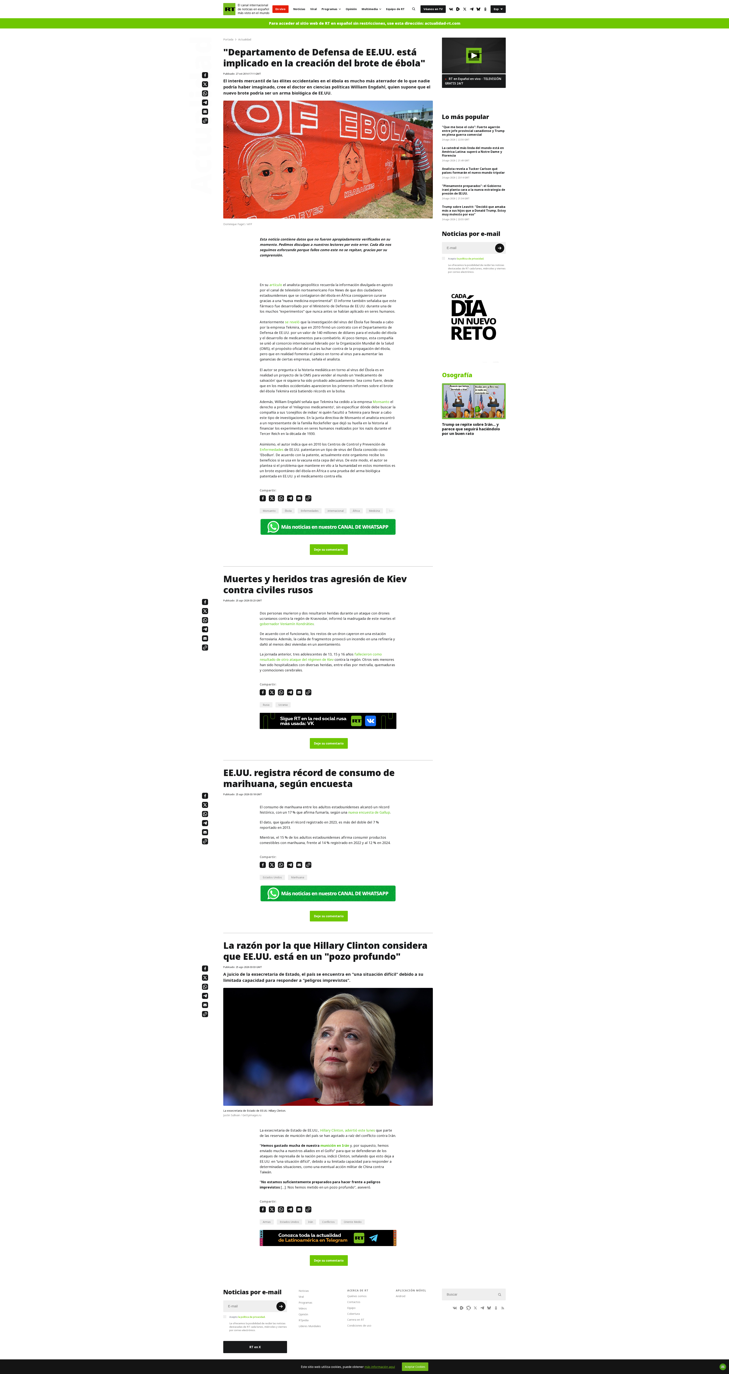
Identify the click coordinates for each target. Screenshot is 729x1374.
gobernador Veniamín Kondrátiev (287, 623)
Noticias (299, 9)
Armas (267, 1222)
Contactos (353, 1302)
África (356, 511)
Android (400, 1296)
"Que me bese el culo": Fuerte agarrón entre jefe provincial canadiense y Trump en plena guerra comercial (473, 131)
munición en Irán (334, 1145)
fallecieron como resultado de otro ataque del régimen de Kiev (321, 657)
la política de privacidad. (470, 258)
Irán (310, 1222)
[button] (474, 55)
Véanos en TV (433, 9)
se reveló (292, 322)
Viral (313, 9)
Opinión (351, 9)
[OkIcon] (485, 9)
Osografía (457, 375)
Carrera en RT (355, 1320)
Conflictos (328, 1222)
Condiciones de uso (359, 1325)
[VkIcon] (451, 9)
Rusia (266, 705)
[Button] (413, 9)
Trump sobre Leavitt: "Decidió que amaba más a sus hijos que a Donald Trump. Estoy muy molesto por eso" (474, 210)
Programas (329, 9)
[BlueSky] (478, 9)
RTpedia (303, 1320)
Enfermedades (271, 449)
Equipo (351, 1308)
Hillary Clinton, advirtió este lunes (347, 1130)
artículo (275, 284)
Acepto (466, 258)
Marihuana (297, 877)
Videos (303, 1308)
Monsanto (381, 401)
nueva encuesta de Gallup (369, 812)
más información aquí (379, 1367)
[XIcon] (465, 9)
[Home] (229, 9)
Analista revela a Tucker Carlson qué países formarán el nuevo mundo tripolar (473, 170)
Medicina (374, 511)
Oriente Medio (353, 1222)
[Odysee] (468, 1308)
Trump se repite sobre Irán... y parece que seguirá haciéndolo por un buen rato (471, 429)
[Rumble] (458, 9)
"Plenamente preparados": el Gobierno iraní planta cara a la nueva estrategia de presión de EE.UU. (473, 190)
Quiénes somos (357, 1296)
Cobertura (353, 1314)
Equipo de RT (395, 9)
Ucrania (283, 705)
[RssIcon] (503, 1308)
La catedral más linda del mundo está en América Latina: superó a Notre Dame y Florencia (473, 152)
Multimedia (370, 9)
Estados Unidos (272, 877)
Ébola (288, 511)
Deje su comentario (329, 549)
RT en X (255, 1347)
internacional (336, 511)
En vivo (280, 9)
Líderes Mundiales (310, 1326)
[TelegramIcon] (472, 9)
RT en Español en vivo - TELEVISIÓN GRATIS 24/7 (473, 81)
